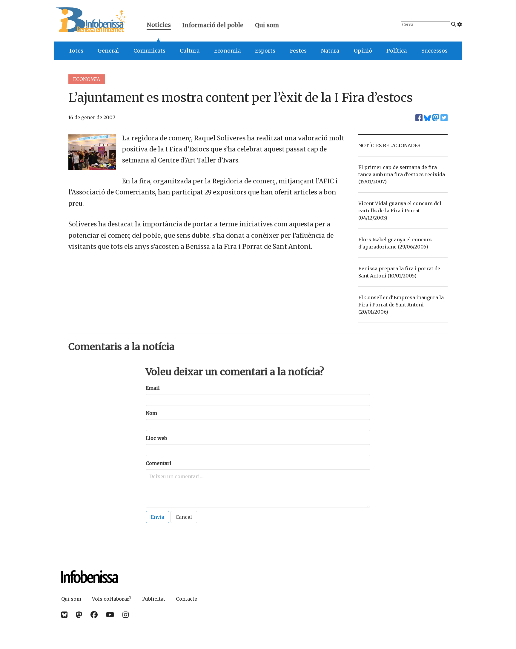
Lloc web (156, 438)
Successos (434, 50)
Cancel (184, 517)
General (108, 50)
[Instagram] (125, 614)
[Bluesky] (64, 614)
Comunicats (149, 50)
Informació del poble (212, 25)
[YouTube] (110, 614)
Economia (227, 50)
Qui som (267, 25)
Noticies (159, 25)
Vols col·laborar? (111, 599)
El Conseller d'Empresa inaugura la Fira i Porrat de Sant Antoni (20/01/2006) (401, 304)
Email (153, 388)
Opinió (363, 50)
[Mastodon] (79, 614)
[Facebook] (94, 614)
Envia (157, 517)
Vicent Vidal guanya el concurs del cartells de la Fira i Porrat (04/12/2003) (399, 210)
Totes (76, 50)
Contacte (186, 599)
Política (396, 50)
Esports (265, 50)
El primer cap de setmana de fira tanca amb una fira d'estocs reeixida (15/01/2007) (401, 174)
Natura (330, 50)
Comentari (158, 463)
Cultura (189, 50)
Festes (298, 50)
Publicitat (153, 599)
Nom (151, 413)
